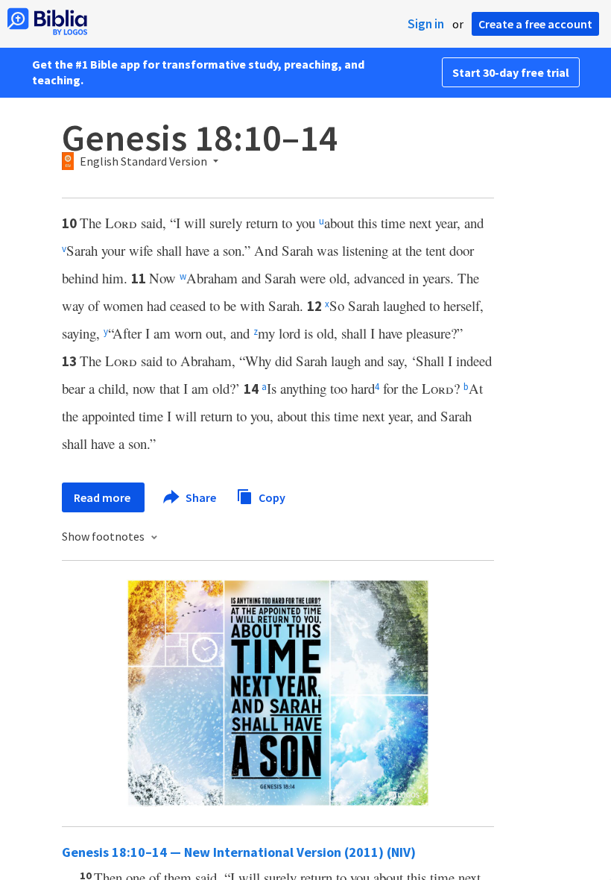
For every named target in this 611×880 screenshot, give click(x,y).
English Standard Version (143, 162)
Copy (270, 496)
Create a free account (535, 23)
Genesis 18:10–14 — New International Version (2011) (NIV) (239, 852)
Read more (103, 497)
